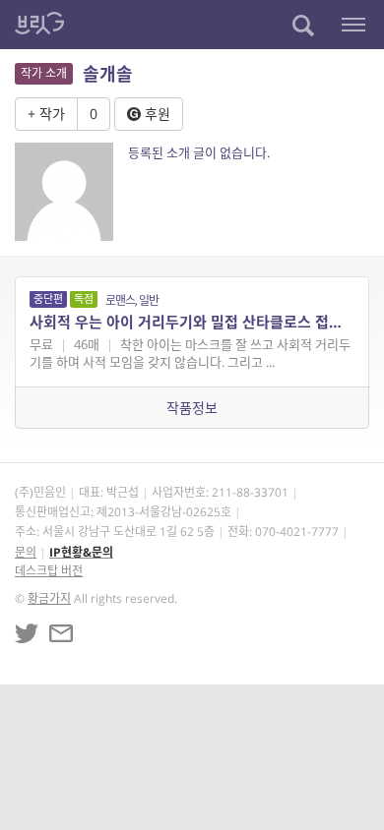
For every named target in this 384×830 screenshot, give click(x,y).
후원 (155, 113)
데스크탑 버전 (49, 571)
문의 (25, 552)
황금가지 (49, 598)
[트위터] (26, 633)
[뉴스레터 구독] (61, 633)
